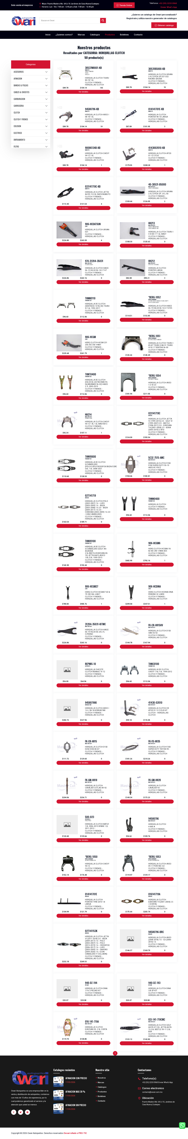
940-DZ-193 (154, 983)
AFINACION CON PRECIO (76, 1078)
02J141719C (154, 413)
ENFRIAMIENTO (19, 139)
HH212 (151, 261)
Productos (110, 34)
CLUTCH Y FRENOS (21, 119)
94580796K (91, 702)
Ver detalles (83, 92)
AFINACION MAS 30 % (75, 1091)
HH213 (151, 223)
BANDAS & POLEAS (21, 85)
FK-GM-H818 (91, 780)
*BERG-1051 (154, 336)
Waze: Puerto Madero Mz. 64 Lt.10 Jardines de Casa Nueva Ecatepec (70, 4)
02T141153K (91, 931)
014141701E (91, 894)
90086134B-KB (92, 148)
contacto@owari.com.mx (152, 1092)
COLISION (17, 126)
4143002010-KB (156, 148)
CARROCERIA (19, 105)
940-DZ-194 (91, 983)
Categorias (31, 64)
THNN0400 (153, 499)
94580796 (153, 818)
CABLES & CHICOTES (21, 92)
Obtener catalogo (166, 25)
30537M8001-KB (93, 68)
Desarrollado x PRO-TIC (75, 1133)
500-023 (89, 817)
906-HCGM (90, 337)
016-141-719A (92, 1021)
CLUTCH (17, 112)
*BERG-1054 (154, 375)
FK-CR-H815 (91, 741)
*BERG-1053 (154, 857)
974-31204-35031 (94, 261)
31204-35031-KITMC (95, 624)
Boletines (124, 34)
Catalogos (95, 34)
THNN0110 (90, 298)
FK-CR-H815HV (155, 625)
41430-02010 (155, 702)
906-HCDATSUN (93, 224)
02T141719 (90, 495)
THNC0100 (153, 664)
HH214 (88, 414)
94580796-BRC (156, 932)
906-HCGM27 (91, 586)
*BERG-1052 (154, 297)
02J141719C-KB (93, 186)
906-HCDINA (154, 586)
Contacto (138, 34)
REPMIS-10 (90, 664)
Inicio (48, 34)
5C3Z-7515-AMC (156, 457)
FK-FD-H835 (154, 741)
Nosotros (102, 1078)
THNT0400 (90, 374)
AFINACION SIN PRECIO (75, 1105)
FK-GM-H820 (154, 780)
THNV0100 (90, 541)
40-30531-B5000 (157, 184)
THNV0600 (90, 456)
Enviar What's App (169, 7)
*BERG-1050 (91, 857)
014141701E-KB (156, 109)
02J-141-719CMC (156, 1019)
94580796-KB (92, 109)
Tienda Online (125, 5)
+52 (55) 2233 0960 (168, 3)
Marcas (81, 34)
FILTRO (16, 146)
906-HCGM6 (154, 543)
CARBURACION (19, 99)
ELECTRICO (18, 132)
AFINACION (18, 78)
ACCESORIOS (19, 71)
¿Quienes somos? (64, 34)
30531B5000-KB (156, 69)
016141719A (154, 894)
